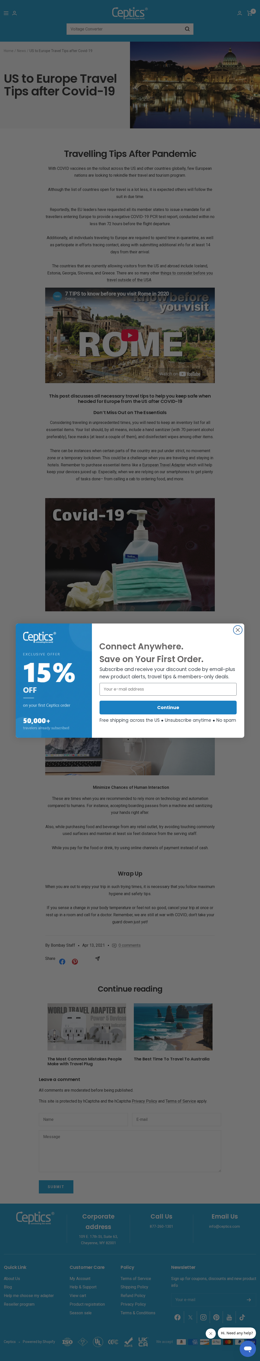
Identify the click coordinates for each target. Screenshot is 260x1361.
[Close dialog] (237, 630)
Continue (168, 707)
